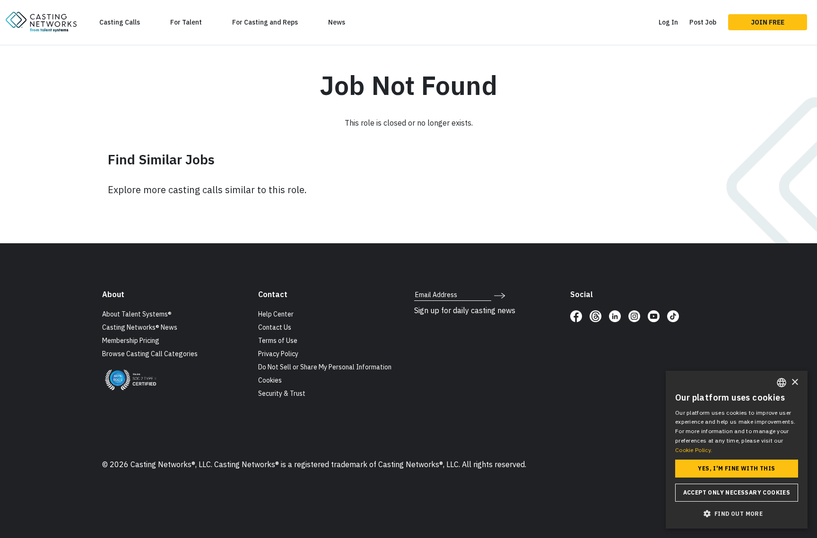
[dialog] (737, 450)
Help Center (276, 314)
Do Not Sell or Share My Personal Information (324, 367)
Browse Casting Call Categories (150, 354)
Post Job (702, 22)
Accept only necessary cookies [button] (737, 492)
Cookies (270, 380)
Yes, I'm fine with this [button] (736, 468)
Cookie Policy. (693, 449)
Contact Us (274, 327)
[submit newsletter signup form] (499, 295)
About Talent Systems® (137, 314)
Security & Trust (281, 393)
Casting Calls (119, 22)
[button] (736, 513)
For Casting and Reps (265, 22)
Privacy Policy (278, 354)
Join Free (767, 22)
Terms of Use (277, 340)
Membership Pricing (130, 340)
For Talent (186, 22)
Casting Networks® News (139, 327)
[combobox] (781, 382)
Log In (668, 22)
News (336, 22)
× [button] (794, 382)
